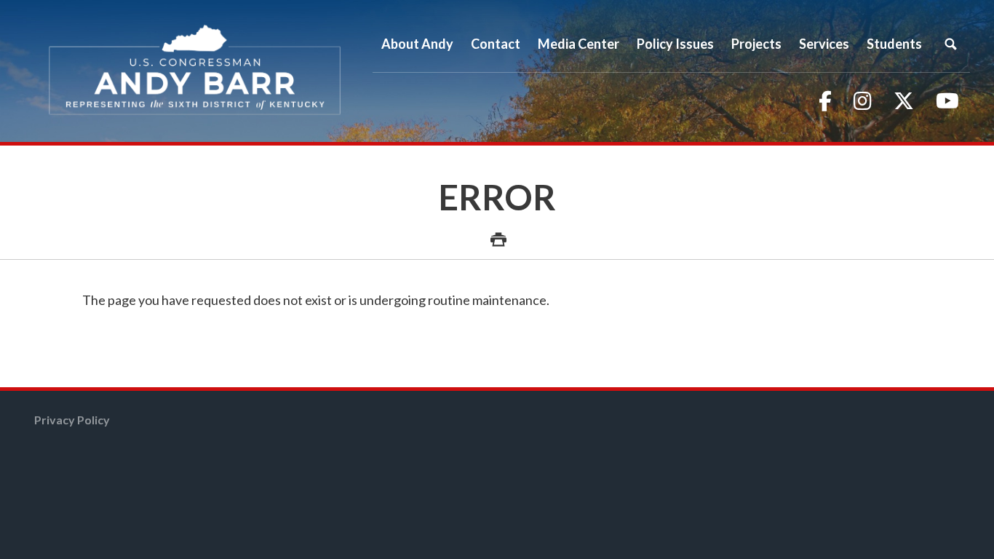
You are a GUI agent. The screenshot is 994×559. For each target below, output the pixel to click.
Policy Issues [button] (675, 44)
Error (497, 197)
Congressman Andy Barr (195, 71)
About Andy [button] (417, 44)
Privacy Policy (72, 420)
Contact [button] (495, 44)
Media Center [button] (578, 44)
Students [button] (894, 44)
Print (497, 231)
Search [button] (950, 44)
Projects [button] (756, 44)
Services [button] (824, 44)
